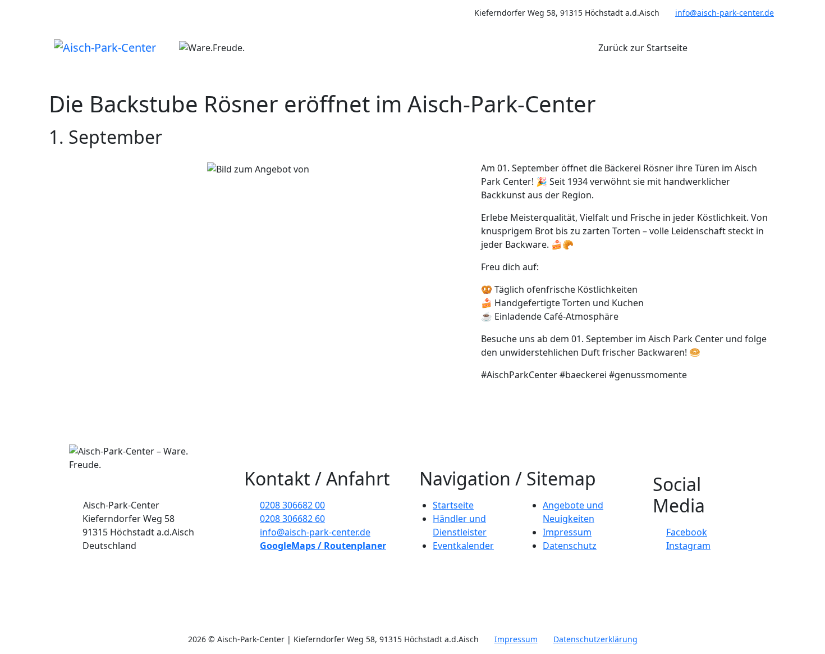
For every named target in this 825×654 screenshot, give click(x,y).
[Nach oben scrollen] (9, 80)
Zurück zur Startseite (643, 48)
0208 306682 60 (292, 518)
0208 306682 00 (292, 505)
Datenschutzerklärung (595, 639)
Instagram (688, 545)
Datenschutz (570, 545)
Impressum (567, 532)
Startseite (453, 505)
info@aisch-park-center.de (724, 12)
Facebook (686, 532)
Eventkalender (463, 545)
